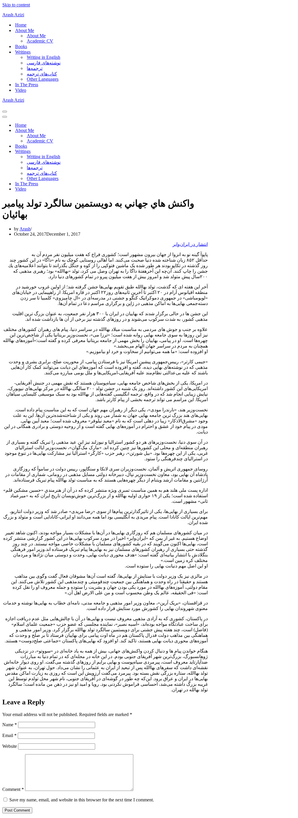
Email (9, 735)
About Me (36, 35)
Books (21, 46)
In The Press (26, 84)
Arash (25, 228)
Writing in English (43, 57)
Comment (13, 789)
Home (20, 24)
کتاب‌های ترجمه (42, 73)
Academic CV (40, 40)
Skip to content (16, 4)
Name (9, 724)
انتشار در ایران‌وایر (190, 244)
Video (20, 90)
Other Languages (42, 79)
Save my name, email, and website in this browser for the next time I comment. (81, 799)
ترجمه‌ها (34, 68)
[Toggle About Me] (104, 130)
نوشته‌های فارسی (44, 62)
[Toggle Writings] (104, 151)
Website (9, 746)
